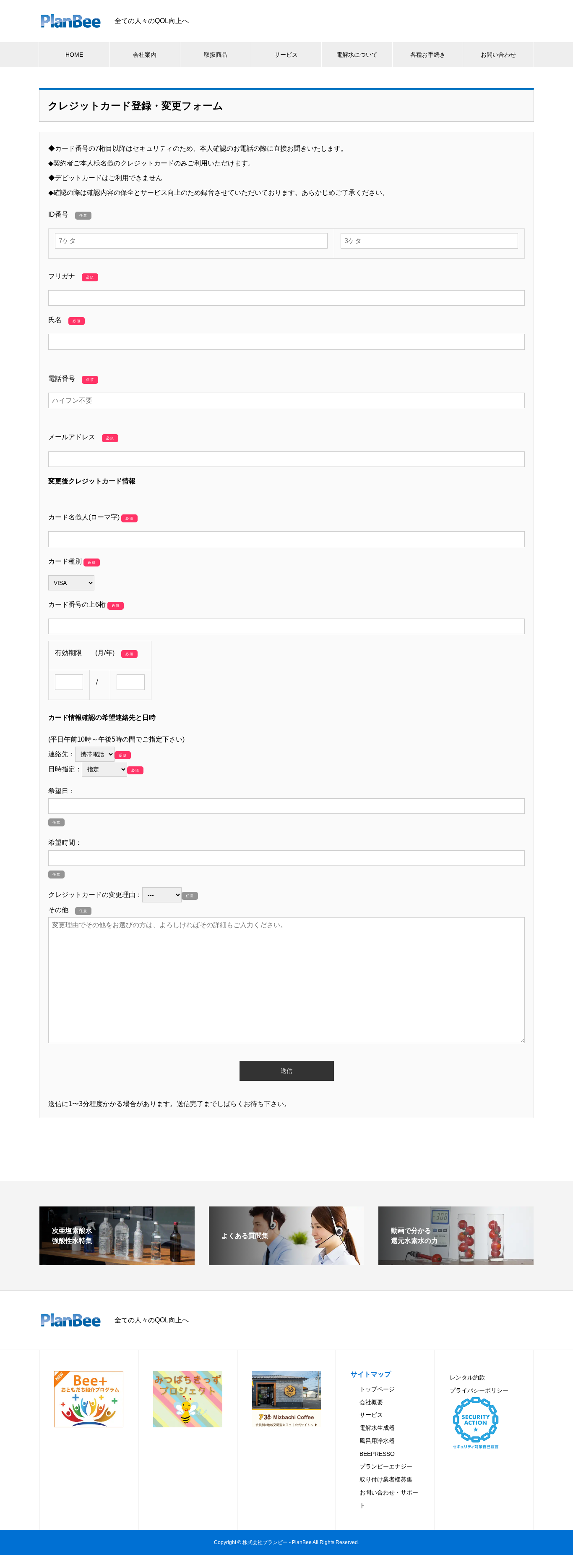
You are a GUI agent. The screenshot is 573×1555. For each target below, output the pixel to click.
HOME (74, 54)
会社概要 (371, 1402)
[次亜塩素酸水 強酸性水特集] (117, 1261)
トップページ (377, 1389)
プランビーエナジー (385, 1466)
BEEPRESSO (377, 1453)
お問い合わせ (498, 54)
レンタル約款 (467, 1377)
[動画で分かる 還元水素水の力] (456, 1261)
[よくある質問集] (286, 1261)
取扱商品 (215, 54)
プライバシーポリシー (479, 1390)
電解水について (357, 54)
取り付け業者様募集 (385, 1479)
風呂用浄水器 (377, 1440)
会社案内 (144, 54)
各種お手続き (427, 54)
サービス (286, 54)
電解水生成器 (377, 1427)
